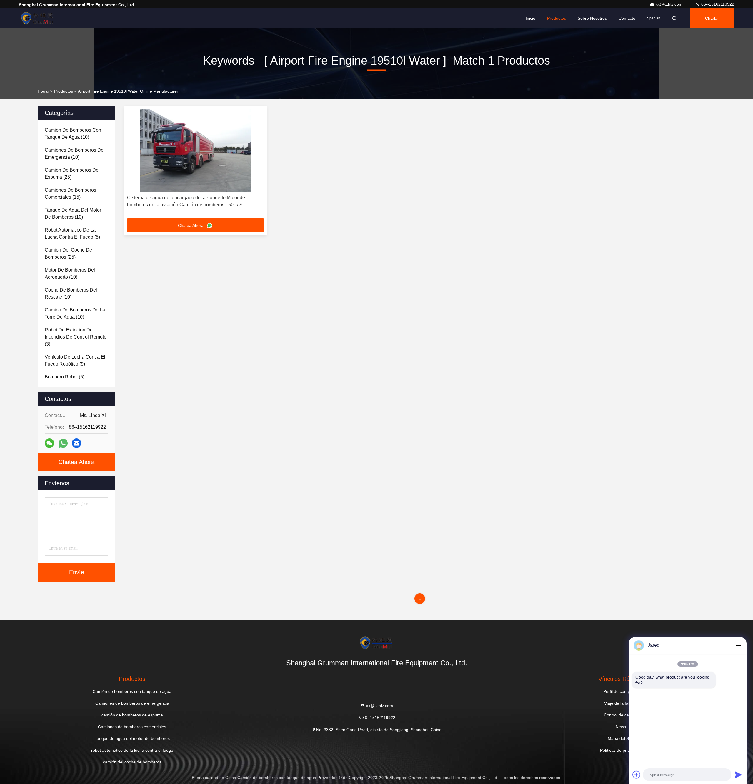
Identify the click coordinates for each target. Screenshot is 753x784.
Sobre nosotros (592, 18)
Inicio (530, 18)
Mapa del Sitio (621, 738)
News (621, 726)
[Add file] (636, 774)
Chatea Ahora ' (192, 225)
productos (63, 91)
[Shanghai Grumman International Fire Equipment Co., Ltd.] (37, 18)
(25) (72, 173)
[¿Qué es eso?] (63, 443)
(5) (72, 233)
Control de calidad (621, 715)
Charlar (712, 18)
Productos (556, 18)
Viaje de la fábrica (620, 703)
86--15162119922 (717, 4)
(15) (70, 193)
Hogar (43, 91)
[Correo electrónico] (76, 443)
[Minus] (738, 645)
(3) (75, 336)
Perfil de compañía (620, 691)
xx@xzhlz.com (670, 4)
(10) (73, 134)
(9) (75, 360)
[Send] (738, 774)
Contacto (627, 18)
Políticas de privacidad (621, 750)
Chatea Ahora (76, 462)
